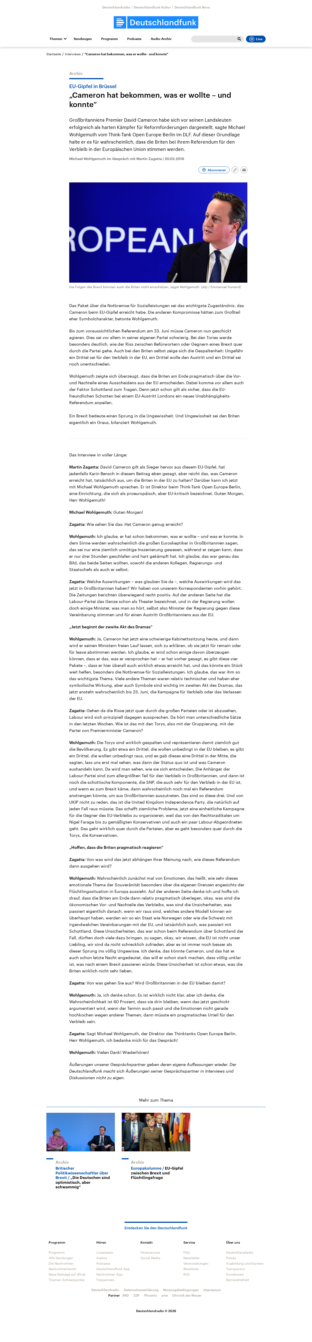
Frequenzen (105, 1280)
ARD (125, 1295)
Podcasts (134, 38)
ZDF (136, 1295)
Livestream (104, 1252)
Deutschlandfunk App (113, 1269)
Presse (231, 1258)
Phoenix (150, 1295)
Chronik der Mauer (186, 1295)
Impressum (212, 1290)
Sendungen (83, 38)
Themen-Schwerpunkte (66, 1280)
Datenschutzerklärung (141, 1290)
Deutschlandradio (116, 7)
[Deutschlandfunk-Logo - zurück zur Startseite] (156, 22)
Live (259, 39)
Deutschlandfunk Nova (192, 7)
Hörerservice (150, 1252)
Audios (101, 1258)
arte (164, 1295)
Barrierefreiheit (237, 1280)
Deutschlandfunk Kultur (152, 7)
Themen (56, 38)
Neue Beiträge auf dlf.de (67, 1274)
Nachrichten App (109, 1274)
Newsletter (191, 1258)
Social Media (150, 1258)
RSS (186, 1274)
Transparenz (235, 1269)
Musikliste (190, 1269)
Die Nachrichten (61, 1263)
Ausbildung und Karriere (244, 1263)
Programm (109, 38)
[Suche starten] (239, 39)
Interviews (73, 54)
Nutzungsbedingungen (181, 1290)
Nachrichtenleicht (62, 1269)
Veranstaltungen (196, 1263)
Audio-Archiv (161, 38)
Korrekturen (235, 1274)
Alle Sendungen (61, 1258)
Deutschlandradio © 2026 (156, 1311)
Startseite (53, 54)
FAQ (186, 1252)
